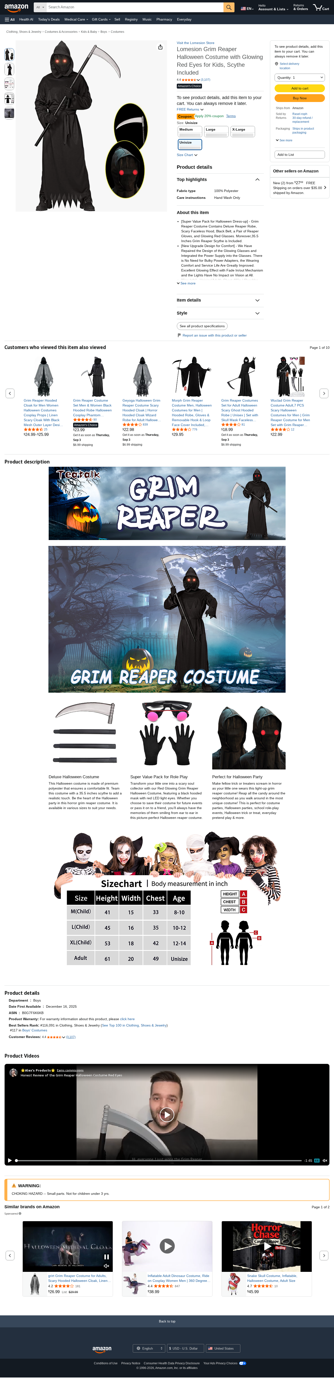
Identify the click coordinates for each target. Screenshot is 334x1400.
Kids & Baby (89, 32)
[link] (44, 412)
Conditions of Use (106, 1363)
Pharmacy (164, 19)
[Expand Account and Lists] (288, 9)
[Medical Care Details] (87, 19)
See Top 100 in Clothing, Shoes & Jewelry (134, 1025)
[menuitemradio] (317, 1161)
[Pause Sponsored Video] (106, 1257)
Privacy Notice (130, 1363)
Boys (103, 32)
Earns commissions (70, 1070)
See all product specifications (202, 326)
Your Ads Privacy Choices (220, 1363)
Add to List (286, 155)
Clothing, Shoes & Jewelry (23, 32)
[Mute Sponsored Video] (106, 1266)
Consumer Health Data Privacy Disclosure (172, 1363)
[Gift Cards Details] (110, 19)
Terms (231, 116)
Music (147, 19)
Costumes (117, 32)
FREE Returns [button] (188, 109)
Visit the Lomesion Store (195, 43)
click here (127, 1019)
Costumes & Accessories (61, 32)
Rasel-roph (299, 114)
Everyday (184, 19)
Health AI (26, 19)
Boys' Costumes (34, 1030)
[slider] (158, 1160)
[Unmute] (325, 1160)
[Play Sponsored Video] (167, 1246)
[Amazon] (17, 7)
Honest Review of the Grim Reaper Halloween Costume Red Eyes (71, 1075)
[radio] (9, 54)
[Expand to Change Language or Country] (253, 9)
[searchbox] (134, 7)
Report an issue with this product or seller (215, 335)
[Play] (8, 1160)
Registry (131, 19)
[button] (10, 19)
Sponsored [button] (11, 1213)
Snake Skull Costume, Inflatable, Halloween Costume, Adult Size (272, 1278)
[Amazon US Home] (102, 1350)
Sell (117, 19)
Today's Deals (49, 19)
